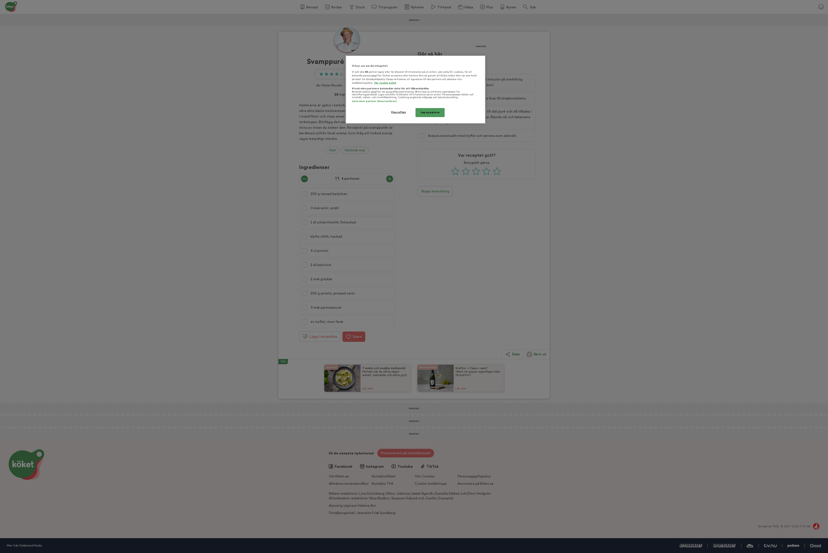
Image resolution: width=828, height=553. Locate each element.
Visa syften (398, 112)
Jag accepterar (430, 112)
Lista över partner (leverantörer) (374, 101)
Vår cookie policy (385, 83)
